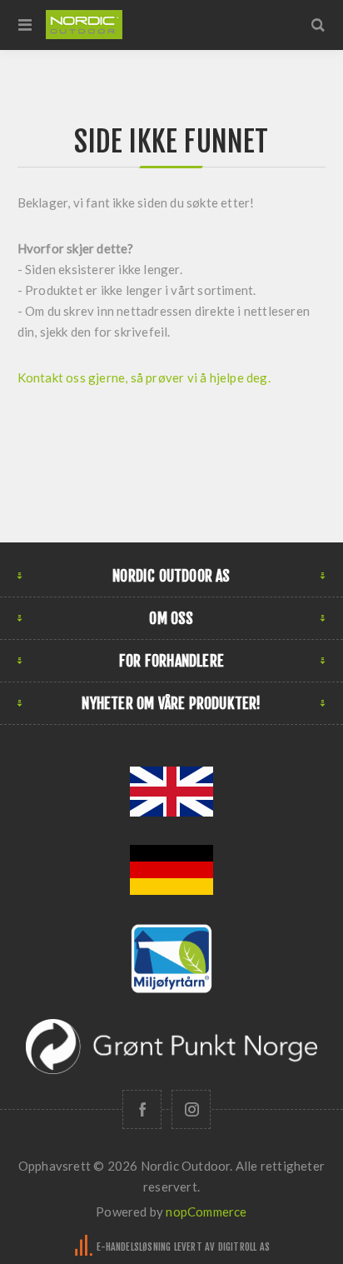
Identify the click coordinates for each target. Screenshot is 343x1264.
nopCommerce (206, 1211)
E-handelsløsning (134, 1247)
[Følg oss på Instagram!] (191, 1109)
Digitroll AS (244, 1247)
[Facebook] (142, 1109)
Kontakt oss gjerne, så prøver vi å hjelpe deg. (145, 377)
